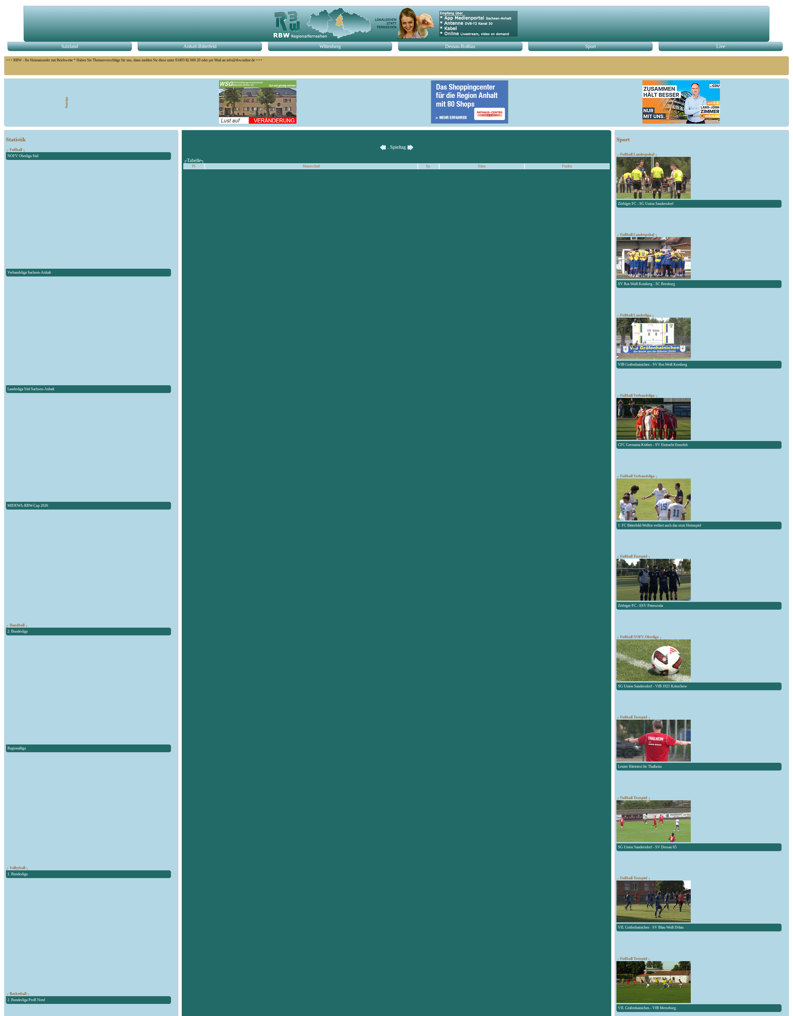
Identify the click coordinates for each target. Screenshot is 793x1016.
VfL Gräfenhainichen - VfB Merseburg (647, 1008)
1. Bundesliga (17, 874)
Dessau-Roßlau (460, 46)
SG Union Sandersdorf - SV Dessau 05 (647, 847)
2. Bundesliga (17, 631)
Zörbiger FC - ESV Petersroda (640, 605)
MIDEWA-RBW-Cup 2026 (27, 505)
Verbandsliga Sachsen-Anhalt (29, 272)
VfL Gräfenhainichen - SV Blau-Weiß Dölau (651, 927)
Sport (590, 46)
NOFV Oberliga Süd (22, 156)
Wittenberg (330, 46)
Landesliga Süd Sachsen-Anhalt (30, 389)
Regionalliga (16, 748)
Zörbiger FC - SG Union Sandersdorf (645, 203)
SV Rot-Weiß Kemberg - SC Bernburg (646, 284)
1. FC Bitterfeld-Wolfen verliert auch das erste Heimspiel (659, 525)
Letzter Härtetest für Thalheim (640, 766)
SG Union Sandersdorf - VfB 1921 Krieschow (652, 686)
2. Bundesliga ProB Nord (26, 1000)
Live (720, 46)
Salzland (69, 46)
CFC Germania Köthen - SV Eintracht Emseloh (653, 445)
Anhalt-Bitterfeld (200, 46)
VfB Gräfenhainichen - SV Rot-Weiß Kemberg (652, 364)
